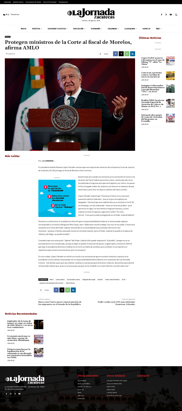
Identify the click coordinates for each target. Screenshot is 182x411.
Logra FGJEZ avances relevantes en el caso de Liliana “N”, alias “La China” (153, 61)
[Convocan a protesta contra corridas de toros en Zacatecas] (170, 75)
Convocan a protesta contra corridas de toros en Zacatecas (151, 75)
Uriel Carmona (70, 283)
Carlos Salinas (60, 279)
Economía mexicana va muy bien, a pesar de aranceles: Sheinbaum (18, 338)
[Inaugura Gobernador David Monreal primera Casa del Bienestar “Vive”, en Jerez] (170, 88)
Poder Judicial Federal (112, 279)
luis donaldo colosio (73, 279)
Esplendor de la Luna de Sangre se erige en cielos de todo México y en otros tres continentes (20, 324)
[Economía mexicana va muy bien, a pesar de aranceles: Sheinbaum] (38, 339)
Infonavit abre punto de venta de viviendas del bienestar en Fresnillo (151, 118)
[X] (166, 14)
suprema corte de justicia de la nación (51, 283)
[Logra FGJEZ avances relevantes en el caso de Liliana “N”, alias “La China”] (170, 61)
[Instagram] (10, 393)
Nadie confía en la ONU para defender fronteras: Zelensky (116, 303)
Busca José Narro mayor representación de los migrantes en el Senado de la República (59, 303)
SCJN (123, 279)
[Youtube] (170, 14)
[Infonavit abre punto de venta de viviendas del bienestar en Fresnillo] (170, 118)
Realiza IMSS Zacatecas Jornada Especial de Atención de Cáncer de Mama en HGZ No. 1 (152, 103)
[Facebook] (161, 14)
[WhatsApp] (126, 53)
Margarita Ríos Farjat (88, 279)
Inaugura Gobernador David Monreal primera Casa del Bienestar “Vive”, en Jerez (153, 88)
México (7, 37)
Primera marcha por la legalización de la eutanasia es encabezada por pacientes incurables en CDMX (19, 353)
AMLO (51, 279)
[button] (176, 15)
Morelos (100, 279)
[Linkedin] (132, 53)
